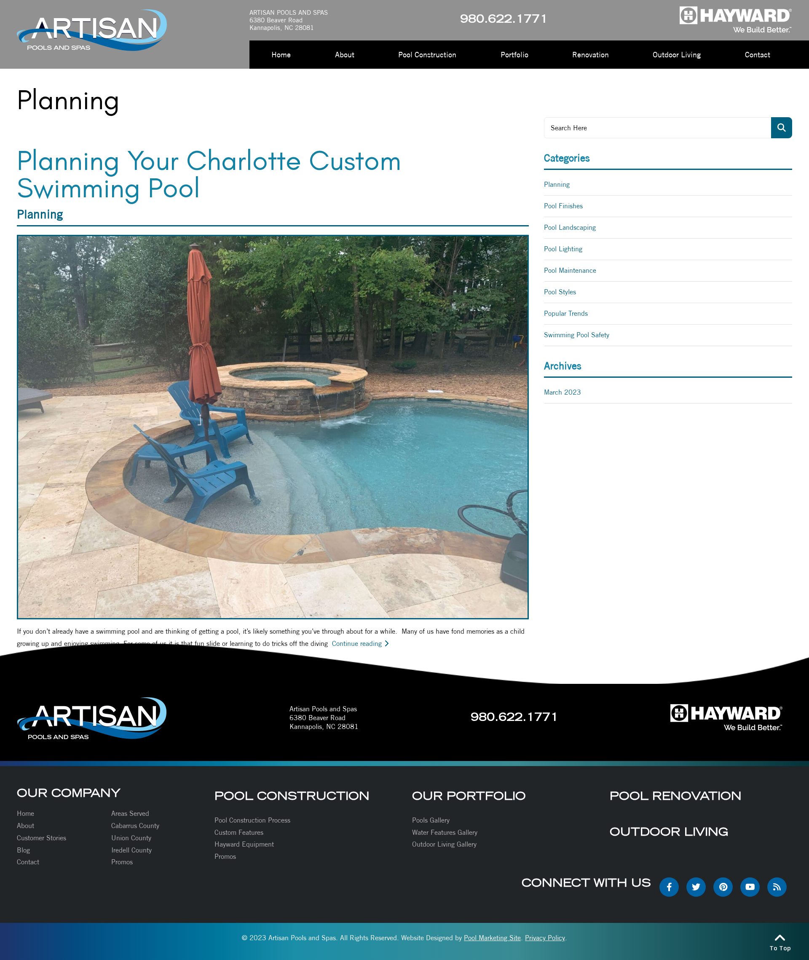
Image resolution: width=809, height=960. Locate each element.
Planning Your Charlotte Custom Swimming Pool (209, 173)
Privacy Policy (545, 938)
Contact (28, 862)
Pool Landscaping (570, 227)
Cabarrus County (135, 826)
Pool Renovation (676, 796)
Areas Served (130, 813)
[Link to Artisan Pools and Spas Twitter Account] (696, 887)
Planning (40, 214)
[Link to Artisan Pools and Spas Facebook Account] (669, 887)
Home (25, 813)
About (25, 826)
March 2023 (562, 392)
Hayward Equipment (244, 844)
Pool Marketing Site (492, 938)
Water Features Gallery (444, 832)
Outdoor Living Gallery (444, 844)
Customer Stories (41, 838)
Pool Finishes (563, 206)
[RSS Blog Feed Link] (777, 887)
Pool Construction (292, 796)
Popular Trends (566, 313)
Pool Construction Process (252, 820)
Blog (23, 850)
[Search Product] (781, 127)
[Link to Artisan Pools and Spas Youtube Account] (750, 887)
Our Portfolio (469, 796)
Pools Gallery (431, 820)
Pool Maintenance (570, 270)
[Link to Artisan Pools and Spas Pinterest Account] (723, 887)
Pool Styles (560, 292)
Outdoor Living (669, 832)
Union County (131, 838)
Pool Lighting (563, 249)
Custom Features (238, 832)
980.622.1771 (504, 20)
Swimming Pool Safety (576, 335)
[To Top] (780, 937)
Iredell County (131, 850)
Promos (122, 862)
